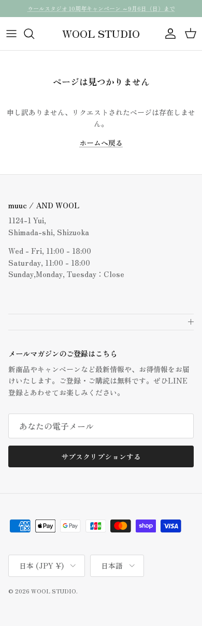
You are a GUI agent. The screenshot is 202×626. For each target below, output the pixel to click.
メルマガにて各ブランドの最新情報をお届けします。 (101, 12)
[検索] (34, 33)
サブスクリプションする (101, 456)
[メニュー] (11, 33)
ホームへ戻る (101, 143)
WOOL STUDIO (53, 591)
